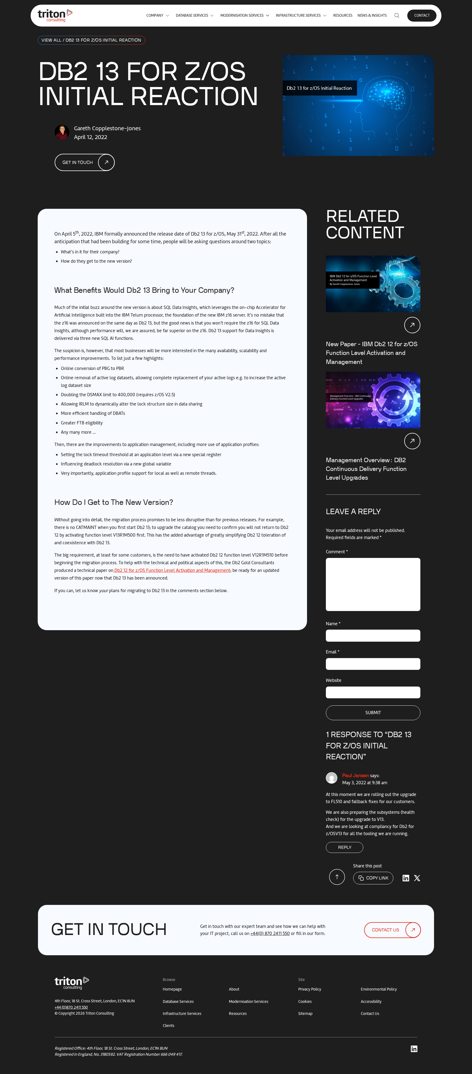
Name (333, 624)
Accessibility (371, 1001)
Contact (422, 15)
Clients (168, 1025)
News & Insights (372, 15)
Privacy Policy (309, 989)
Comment (337, 552)
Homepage (172, 989)
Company (154, 15)
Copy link (377, 878)
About (234, 989)
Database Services (192, 15)
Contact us (385, 930)
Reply (344, 848)
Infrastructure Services (298, 15)
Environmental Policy (379, 989)
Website (333, 680)
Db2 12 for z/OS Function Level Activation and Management (171, 570)
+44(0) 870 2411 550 (270, 933)
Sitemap (305, 1013)
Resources (342, 15)
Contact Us (370, 1013)
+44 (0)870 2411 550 (71, 1007)
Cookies (305, 1001)
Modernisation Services (242, 15)
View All (51, 40)
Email (333, 652)
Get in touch (78, 163)
